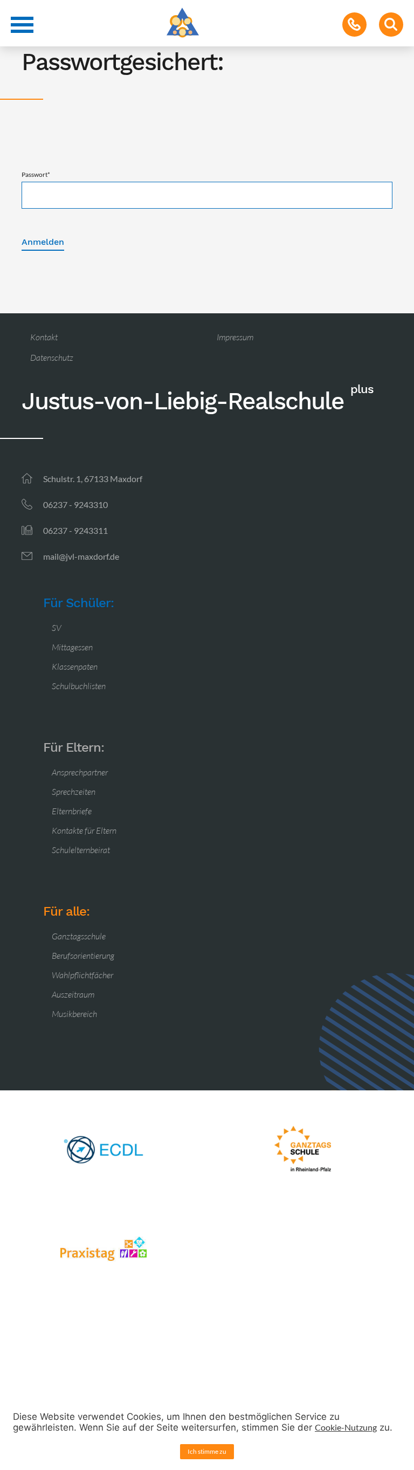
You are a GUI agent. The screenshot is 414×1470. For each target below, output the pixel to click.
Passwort (36, 174)
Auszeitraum (73, 994)
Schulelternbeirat (81, 849)
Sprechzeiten (73, 791)
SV (56, 627)
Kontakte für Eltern (84, 830)
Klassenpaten (75, 666)
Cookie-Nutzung (346, 1427)
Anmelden (43, 242)
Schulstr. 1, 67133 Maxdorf (92, 478)
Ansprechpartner (80, 772)
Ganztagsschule (79, 936)
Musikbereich (74, 1013)
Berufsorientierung (83, 955)
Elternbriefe (72, 811)
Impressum (235, 337)
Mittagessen (72, 647)
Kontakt (44, 337)
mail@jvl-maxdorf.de (81, 556)
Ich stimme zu (207, 1451)
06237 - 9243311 (75, 530)
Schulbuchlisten (79, 686)
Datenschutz (51, 357)
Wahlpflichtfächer (82, 975)
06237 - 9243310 (75, 504)
